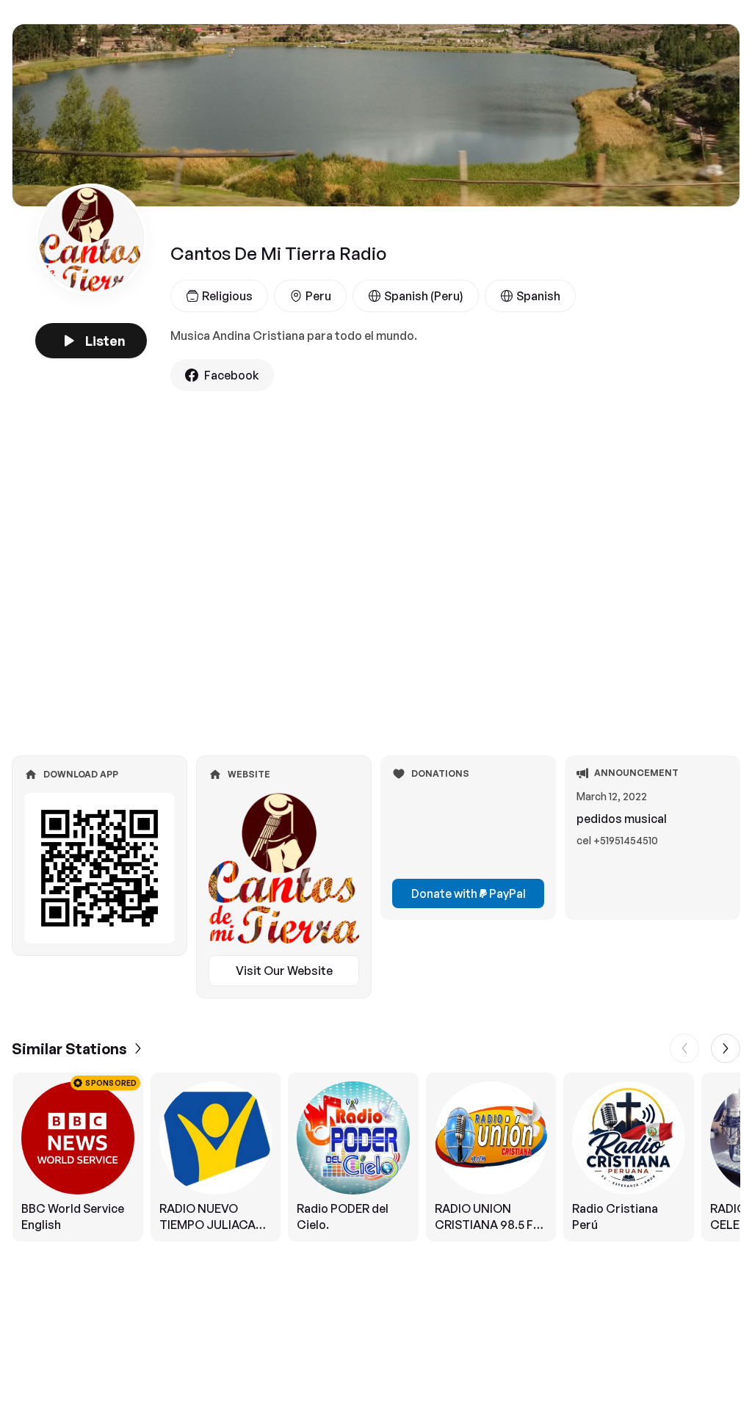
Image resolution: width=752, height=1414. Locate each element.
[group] (376, 1157)
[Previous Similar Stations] (684, 1048)
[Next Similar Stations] (725, 1048)
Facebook (231, 375)
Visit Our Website (284, 970)
